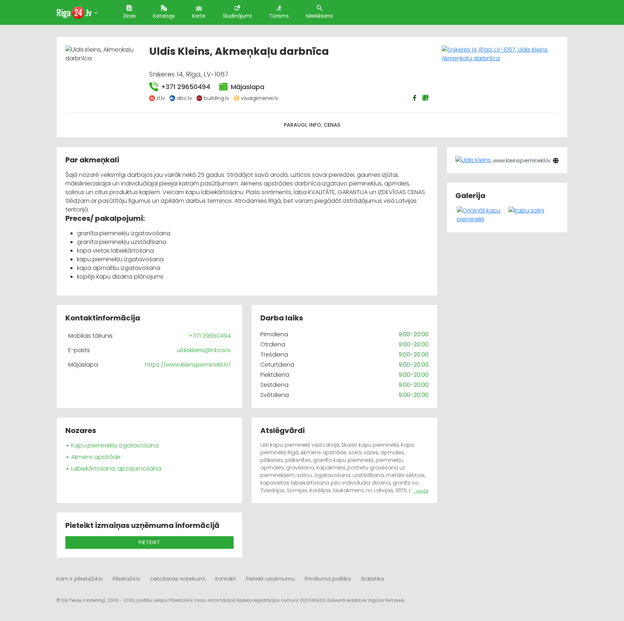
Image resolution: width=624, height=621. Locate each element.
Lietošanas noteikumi (178, 578)
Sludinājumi (237, 15)
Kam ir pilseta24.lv (79, 578)
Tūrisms (279, 15)
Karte (198, 15)
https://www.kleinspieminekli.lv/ (188, 364)
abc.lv (184, 98)
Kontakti (225, 578)
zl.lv (160, 98)
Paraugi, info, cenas (312, 124)
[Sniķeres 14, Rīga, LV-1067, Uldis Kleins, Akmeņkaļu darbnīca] (500, 53)
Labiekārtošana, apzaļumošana (116, 468)
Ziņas (129, 15)
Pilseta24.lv (126, 578)
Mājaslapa (247, 86)
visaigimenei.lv (259, 98)
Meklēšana (319, 15)
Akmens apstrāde (96, 457)
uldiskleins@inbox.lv (204, 350)
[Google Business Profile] (426, 98)
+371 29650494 (185, 86)
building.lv (216, 98)
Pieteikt (149, 542)
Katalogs (164, 15)
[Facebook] (415, 98)
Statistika (372, 578)
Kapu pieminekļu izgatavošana (115, 445)
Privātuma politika (328, 578)
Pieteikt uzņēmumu (270, 578)
